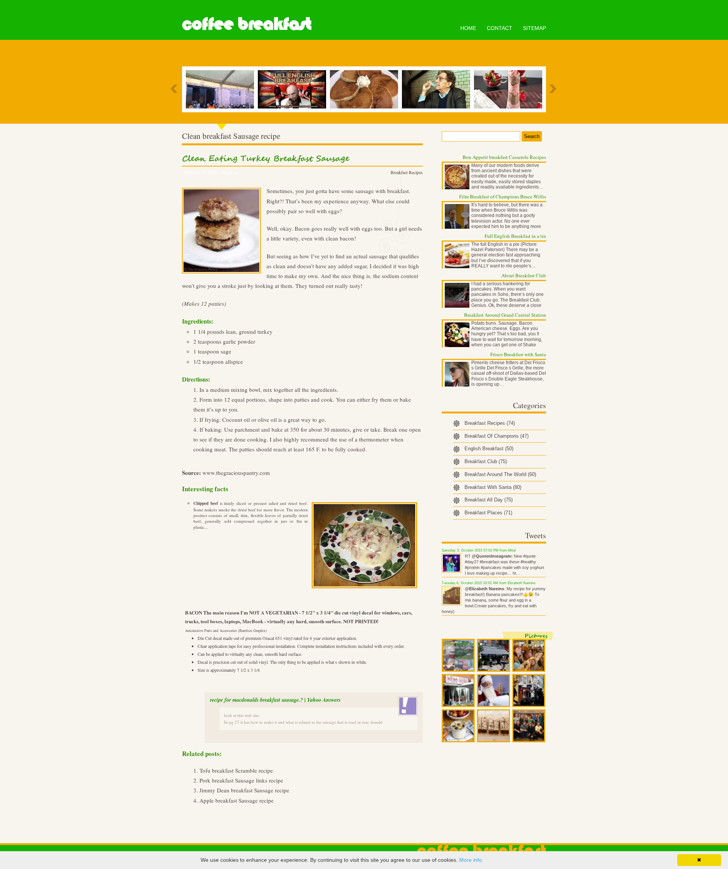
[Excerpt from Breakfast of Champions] (438, 89)
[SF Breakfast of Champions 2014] (222, 89)
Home (468, 28)
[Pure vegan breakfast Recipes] (510, 89)
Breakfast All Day (488, 500)
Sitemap (534, 28)
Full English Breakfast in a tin (515, 236)
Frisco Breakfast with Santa (518, 354)
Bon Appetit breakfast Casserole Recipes (504, 157)
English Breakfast (488, 448)
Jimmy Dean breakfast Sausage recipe (244, 790)
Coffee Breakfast (246, 24)
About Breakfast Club (523, 275)
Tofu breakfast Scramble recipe (236, 770)
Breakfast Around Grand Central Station (505, 314)
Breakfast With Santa (492, 487)
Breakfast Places (488, 512)
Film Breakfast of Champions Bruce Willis (502, 196)
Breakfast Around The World (500, 474)
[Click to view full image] (458, 655)
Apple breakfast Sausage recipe (236, 800)
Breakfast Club (485, 461)
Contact (499, 28)
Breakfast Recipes (407, 172)
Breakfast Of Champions (496, 436)
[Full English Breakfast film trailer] (294, 89)
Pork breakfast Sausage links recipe (241, 780)
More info (470, 860)
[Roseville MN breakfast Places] (366, 89)
